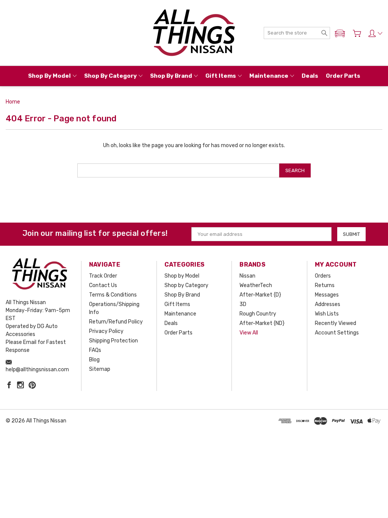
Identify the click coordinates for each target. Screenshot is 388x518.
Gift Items (220, 75)
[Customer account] (375, 33)
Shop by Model (49, 75)
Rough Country (257, 314)
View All (248, 333)
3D (242, 304)
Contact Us (103, 285)
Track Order (103, 276)
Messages (327, 295)
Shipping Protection (113, 340)
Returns (325, 285)
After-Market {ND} (262, 323)
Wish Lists (327, 314)
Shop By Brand (171, 75)
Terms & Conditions (113, 295)
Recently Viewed (335, 323)
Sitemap (99, 369)
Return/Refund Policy (116, 322)
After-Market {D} (260, 295)
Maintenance (268, 75)
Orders (323, 276)
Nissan (247, 276)
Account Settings (337, 333)
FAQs (95, 350)
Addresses (327, 304)
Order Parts (343, 75)
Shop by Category (110, 75)
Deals (310, 75)
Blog (94, 359)
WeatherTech (255, 285)
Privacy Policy (106, 331)
